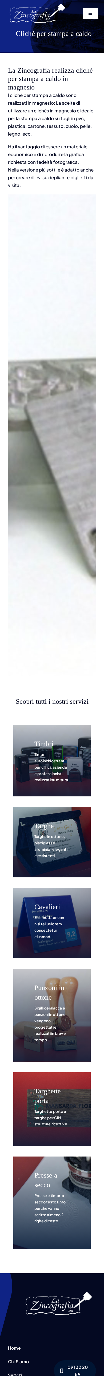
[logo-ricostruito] (37, 3)
